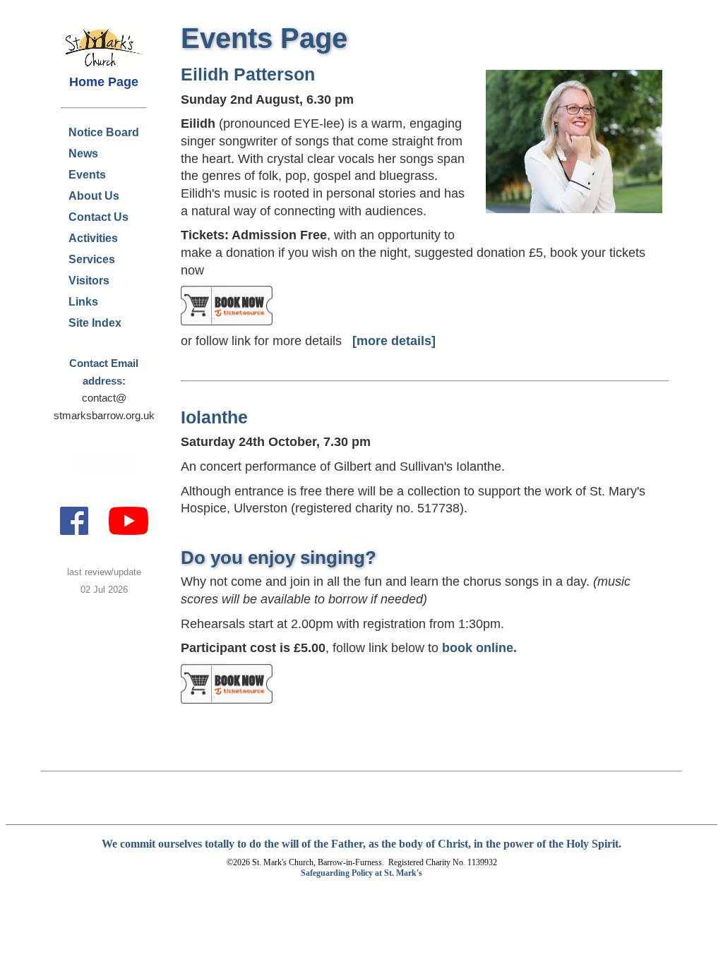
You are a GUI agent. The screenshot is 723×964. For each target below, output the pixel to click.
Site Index (94, 323)
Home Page (103, 82)
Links (83, 302)
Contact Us (98, 217)
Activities (93, 238)
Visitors (88, 281)
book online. (479, 648)
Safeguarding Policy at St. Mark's (361, 873)
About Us (93, 196)
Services (91, 259)
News (83, 153)
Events (87, 175)
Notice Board (103, 132)
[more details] (394, 341)
